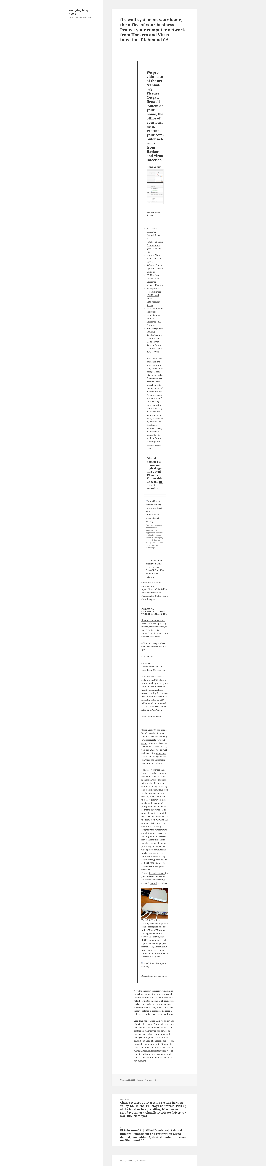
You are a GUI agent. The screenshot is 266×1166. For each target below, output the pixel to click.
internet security (155, 485)
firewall (153, 883)
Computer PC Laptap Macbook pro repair (151, 586)
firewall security (157, 873)
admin (140, 1080)
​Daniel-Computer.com (151, 716)
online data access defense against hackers (154, 756)
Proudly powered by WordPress (133, 1160)
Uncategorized (152, 1080)
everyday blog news (78, 12)
